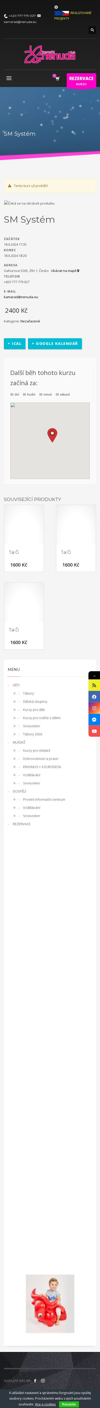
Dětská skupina (35, 701)
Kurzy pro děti (34, 709)
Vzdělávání (31, 775)
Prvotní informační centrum (44, 799)
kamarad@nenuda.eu (21, 297)
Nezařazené (30, 321)
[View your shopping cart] (57, 78)
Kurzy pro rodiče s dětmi (42, 717)
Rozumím (69, 1404)
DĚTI (16, 685)
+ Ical (15, 343)
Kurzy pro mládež (36, 750)
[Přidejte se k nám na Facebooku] (35, 1381)
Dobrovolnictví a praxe (40, 758)
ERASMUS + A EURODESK (42, 766)
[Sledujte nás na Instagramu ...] (43, 1381)
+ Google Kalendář (55, 343)
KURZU (81, 81)
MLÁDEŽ (19, 742)
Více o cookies (45, 1404)
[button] (52, 435)
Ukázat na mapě (64, 270)
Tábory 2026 (32, 734)
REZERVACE (22, 824)
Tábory (28, 693)
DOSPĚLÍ (19, 791)
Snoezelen (31, 726)
